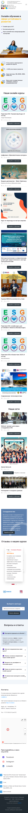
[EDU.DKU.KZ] (3, 2)
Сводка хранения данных (13, 808)
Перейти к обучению (14, 123)
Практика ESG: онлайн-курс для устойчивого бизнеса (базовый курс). (13, 327)
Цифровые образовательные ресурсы (14, 155)
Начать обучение (14, 613)
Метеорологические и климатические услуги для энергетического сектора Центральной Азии (13, 259)
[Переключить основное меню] (26, 4)
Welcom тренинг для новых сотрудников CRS (10, 427)
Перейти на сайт (8, 532)
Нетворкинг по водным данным (11, 490)
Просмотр (14, 171)
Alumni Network (6, 467)
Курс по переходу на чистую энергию (13, 220)
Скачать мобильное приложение (13, 809)
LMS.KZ (19, 803)
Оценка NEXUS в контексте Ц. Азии (12, 299)
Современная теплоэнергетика (11, 396)
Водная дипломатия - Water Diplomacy (14, 181)
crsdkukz (4, 697)
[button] (13, 584)
